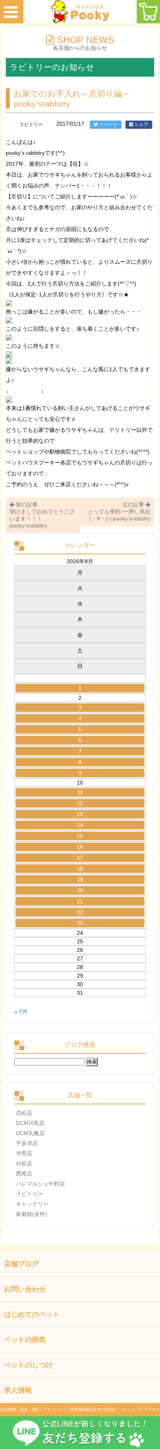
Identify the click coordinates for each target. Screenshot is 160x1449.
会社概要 (8, 1409)
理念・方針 (29, 1409)
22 (80, 912)
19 (80, 879)
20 (80, 890)
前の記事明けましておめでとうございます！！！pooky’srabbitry (42, 515)
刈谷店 (24, 1163)
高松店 (24, 1113)
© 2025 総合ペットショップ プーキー (127, 1409)
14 (80, 825)
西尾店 (24, 1173)
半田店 (24, 1153)
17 (80, 858)
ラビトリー (29, 1194)
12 (80, 803)
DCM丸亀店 (30, 1133)
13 (80, 814)
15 (80, 836)
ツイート (108, 124)
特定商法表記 (82, 1409)
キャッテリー (32, 1204)
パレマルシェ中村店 (40, 1184)
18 (80, 869)
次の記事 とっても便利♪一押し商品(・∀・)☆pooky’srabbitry (119, 511)
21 (80, 901)
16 (80, 847)
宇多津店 (27, 1143)
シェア (140, 124)
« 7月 (21, 1012)
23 (80, 923)
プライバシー (54, 1409)
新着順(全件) (31, 1214)
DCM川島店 (30, 1123)
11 (80, 792)
